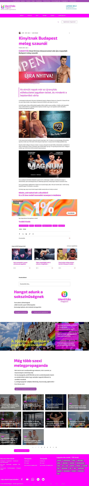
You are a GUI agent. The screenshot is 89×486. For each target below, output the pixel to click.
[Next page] (53, 447)
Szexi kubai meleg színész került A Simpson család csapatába (66, 263)
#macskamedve (73, 1)
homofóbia (72, 463)
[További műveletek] (69, 33)
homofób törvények (80, 463)
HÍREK (20, 229)
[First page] (33, 447)
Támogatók (27, 458)
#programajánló (16, 1)
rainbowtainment (24, 225)
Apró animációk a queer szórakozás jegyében (20, 263)
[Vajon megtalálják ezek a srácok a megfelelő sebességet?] (44, 254)
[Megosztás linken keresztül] (29, 234)
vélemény (78, 465)
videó (75, 468)
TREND (24, 229)
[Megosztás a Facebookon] (19, 234)
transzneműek (64, 468)
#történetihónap (47, 1)
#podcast (28, 1)
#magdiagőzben (65, 1)
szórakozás (38, 225)
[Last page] (56, 447)
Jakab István (65, 463)
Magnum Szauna (47, 225)
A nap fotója (84, 465)
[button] (58, 21)
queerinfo (59, 460)
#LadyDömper (39, 1)
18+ (63, 465)
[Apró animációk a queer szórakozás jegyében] (22, 254)
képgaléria (59, 471)
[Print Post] (33, 234)
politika (58, 463)
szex (67, 465)
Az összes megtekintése (72, 246)
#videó (33, 1)
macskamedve (67, 471)
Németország (80, 471)
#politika (23, 1)
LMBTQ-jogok (80, 460)
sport (58, 473)
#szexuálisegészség (56, 1)
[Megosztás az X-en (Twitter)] (23, 234)
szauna (55, 225)
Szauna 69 (61, 225)
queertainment (81, 468)
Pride (58, 468)
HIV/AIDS (74, 471)
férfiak (31, 225)
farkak (58, 465)
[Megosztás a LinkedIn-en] (26, 234)
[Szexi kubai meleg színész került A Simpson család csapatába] (67, 254)
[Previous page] (35, 447)
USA (70, 468)
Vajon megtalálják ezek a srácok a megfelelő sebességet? (43, 263)
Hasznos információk (7, 458)
